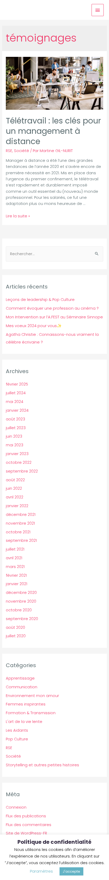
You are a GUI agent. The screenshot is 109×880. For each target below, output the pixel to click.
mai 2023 (14, 445)
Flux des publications (26, 816)
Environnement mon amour (32, 695)
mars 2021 (15, 566)
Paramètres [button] (41, 871)
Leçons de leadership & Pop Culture (40, 299)
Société (21, 150)
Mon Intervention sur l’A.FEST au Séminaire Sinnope (54, 317)
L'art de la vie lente (24, 721)
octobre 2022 (18, 462)
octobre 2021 (18, 532)
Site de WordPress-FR (26, 833)
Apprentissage (20, 678)
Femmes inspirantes (26, 704)
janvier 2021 (16, 583)
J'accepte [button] (71, 871)
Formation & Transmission (31, 713)
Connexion (16, 807)
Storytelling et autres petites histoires (42, 765)
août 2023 (15, 419)
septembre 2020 (22, 618)
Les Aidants (17, 730)
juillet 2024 (16, 393)
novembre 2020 (21, 601)
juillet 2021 (15, 549)
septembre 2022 (22, 471)
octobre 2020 (19, 610)
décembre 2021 (20, 514)
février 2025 (17, 384)
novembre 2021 (20, 523)
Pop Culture (17, 739)
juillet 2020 (16, 636)
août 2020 (15, 627)
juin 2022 (14, 488)
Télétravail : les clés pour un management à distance (53, 131)
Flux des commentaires (28, 824)
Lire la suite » (18, 216)
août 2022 (15, 480)
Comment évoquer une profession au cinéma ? (52, 308)
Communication (21, 687)
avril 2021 (14, 558)
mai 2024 (14, 401)
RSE (9, 150)
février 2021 (16, 575)
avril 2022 (14, 497)
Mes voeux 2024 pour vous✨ (34, 325)
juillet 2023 (16, 427)
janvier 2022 (17, 505)
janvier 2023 (17, 453)
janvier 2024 (17, 410)
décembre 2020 (21, 592)
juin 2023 (14, 436)
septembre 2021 (21, 540)
